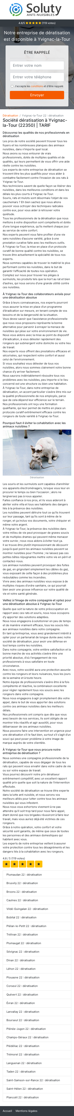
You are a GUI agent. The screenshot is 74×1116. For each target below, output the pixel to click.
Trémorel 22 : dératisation (22, 1054)
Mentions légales (26, 1111)
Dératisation (10, 115)
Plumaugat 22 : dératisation (23, 943)
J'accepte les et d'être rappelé (39, 86)
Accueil (7, 1111)
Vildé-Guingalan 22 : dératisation (27, 909)
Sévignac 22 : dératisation (22, 951)
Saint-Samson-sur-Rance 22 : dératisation (33, 1080)
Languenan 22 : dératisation (24, 1063)
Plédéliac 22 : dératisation (22, 1046)
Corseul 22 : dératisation (22, 986)
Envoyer (37, 95)
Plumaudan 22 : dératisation (24, 874)
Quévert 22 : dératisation (22, 994)
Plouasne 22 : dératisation (23, 977)
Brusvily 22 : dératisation (22, 883)
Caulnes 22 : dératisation (22, 900)
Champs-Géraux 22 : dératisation (27, 1037)
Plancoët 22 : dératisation (22, 1097)
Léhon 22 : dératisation (21, 968)
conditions (37, 86)
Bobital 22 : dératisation (21, 917)
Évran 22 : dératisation (20, 1003)
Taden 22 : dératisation (21, 1071)
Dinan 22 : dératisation (20, 960)
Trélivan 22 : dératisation (22, 934)
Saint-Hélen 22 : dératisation (24, 1088)
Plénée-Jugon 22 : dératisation (26, 1029)
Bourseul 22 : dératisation (22, 1020)
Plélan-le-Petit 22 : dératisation (26, 926)
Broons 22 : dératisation (21, 891)
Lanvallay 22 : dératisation (22, 1011)
